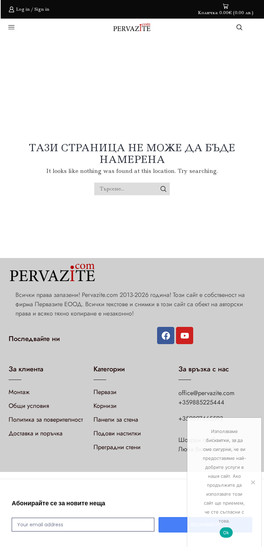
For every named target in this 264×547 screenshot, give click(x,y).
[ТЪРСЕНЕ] (163, 189)
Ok (226, 532)
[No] (252, 482)
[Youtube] (184, 335)
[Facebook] (165, 335)
